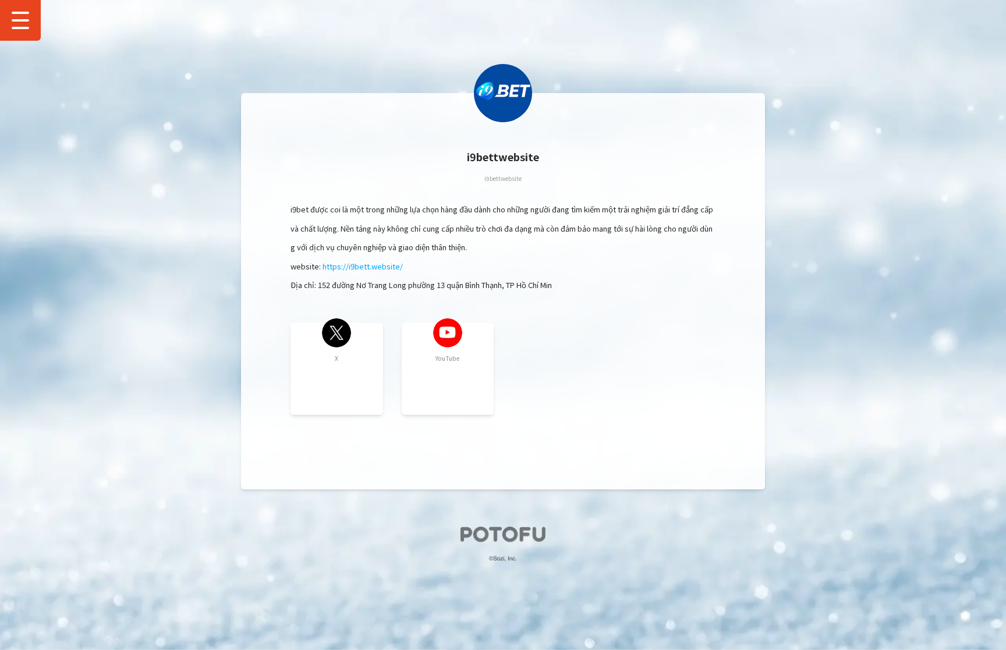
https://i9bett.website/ (363, 266)
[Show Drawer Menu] (20, 20)
